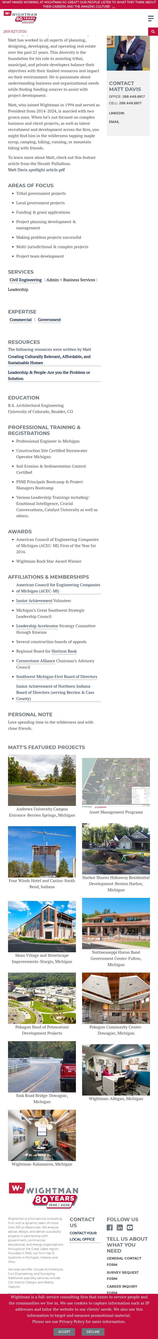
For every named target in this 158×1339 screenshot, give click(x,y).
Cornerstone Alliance (35, 660)
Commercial (21, 319)
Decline (93, 1332)
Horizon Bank (64, 651)
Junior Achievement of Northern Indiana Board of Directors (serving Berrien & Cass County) (55, 692)
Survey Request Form (123, 1276)
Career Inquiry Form (122, 1290)
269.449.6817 (133, 96)
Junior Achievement (34, 600)
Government (49, 319)
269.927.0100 (15, 31)
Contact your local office (83, 1236)
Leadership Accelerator (37, 626)
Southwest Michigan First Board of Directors (56, 676)
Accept (64, 1332)
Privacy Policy (72, 1321)
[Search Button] (153, 32)
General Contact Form (124, 1261)
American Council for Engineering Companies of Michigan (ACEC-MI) (58, 588)
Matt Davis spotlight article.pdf (36, 169)
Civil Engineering (26, 279)
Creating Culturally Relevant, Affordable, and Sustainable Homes (49, 359)
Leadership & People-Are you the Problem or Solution (49, 375)
